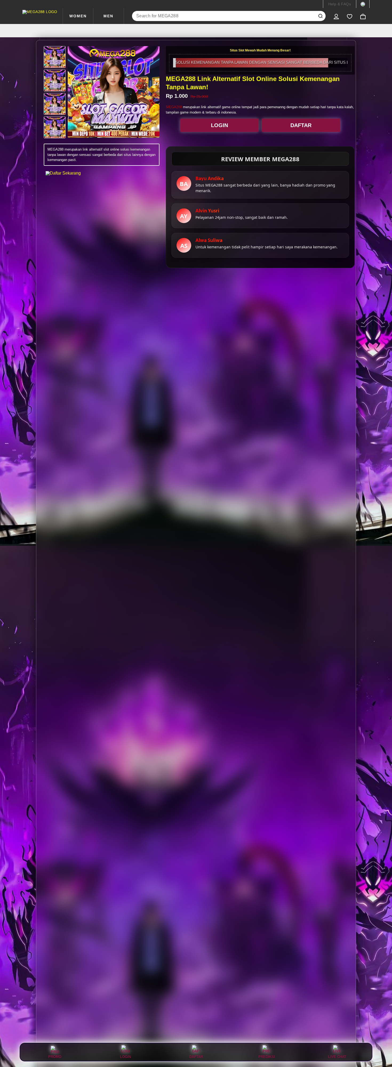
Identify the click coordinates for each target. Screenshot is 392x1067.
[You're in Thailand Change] (362, 4)
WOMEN (78, 16)
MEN (108, 16)
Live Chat (337, 1056)
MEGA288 (174, 107)
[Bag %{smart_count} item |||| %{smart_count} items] (363, 16)
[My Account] (336, 16)
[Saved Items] (349, 16)
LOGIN (219, 125)
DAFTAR (300, 125)
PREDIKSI (266, 1056)
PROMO (54, 1056)
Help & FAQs (339, 4)
